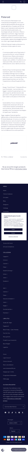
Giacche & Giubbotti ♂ (9, 298)
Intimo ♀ (5, 274)
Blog (4, 201)
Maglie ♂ (5, 305)
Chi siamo (5, 197)
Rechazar (13, 233)
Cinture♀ (5, 260)
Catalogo (5, 208)
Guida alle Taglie (7, 322)
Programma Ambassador (9, 375)
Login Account (7, 358)
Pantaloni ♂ (6, 313)
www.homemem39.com (9, 368)
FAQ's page (6, 379)
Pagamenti (6, 326)
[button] (3, 1)
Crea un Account (7, 361)
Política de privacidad (18, 225)
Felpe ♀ (5, 267)
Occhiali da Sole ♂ (8, 309)
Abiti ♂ (5, 288)
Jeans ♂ (5, 302)
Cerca (4, 354)
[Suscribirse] (23, 406)
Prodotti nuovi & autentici (9, 340)
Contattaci (6, 211)
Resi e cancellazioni (8, 365)
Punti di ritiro (6, 333)
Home (4, 190)
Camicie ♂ (6, 291)
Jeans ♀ (5, 277)
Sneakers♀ (6, 281)
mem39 (11, 442)
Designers (5, 204)
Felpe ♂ (5, 295)
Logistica (5, 347)
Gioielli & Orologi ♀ (8, 270)
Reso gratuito (6, 336)
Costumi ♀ (6, 263)
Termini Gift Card (7, 243)
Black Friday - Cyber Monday (10, 329)
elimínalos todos (21, 169)
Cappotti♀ (6, 256)
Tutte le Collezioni (8, 194)
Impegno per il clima (8, 372)
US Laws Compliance (8, 246)
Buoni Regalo (6, 343)
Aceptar (13, 229)
